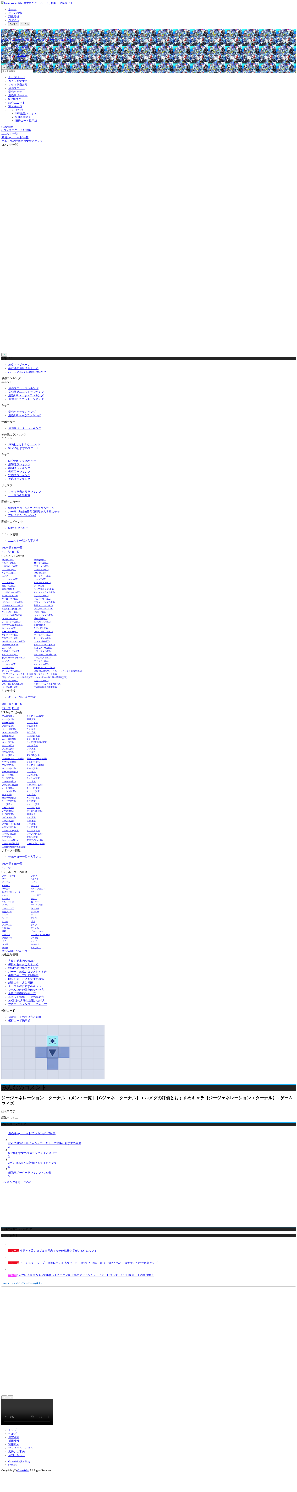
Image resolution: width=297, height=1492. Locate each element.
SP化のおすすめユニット (23, 448)
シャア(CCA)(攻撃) (35, 716)
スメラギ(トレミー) (11, 892)
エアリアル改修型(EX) (12, 625)
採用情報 (13, 1440)
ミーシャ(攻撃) (9, 791)
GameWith (23, 1470)
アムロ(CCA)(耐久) (10, 830)
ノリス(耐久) (8, 811)
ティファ (35, 885)
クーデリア (36, 895)
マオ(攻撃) (31, 817)
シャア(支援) (32, 827)
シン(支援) (31, 749)
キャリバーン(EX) (42, 635)
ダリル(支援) (8, 752)
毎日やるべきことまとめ (23, 964)
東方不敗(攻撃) (33, 755)
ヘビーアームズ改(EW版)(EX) (47, 684)
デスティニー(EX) (10, 638)
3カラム (25, 24)
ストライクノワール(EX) (45, 674)
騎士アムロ (7, 912)
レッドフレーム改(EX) (44, 645)
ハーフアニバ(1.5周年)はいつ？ (27, 371)
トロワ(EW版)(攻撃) (11, 844)
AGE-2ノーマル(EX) (43, 648)
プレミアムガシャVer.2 (22, 515)
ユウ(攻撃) (31, 781)
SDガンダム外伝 (18, 527)
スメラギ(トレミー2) (40, 935)
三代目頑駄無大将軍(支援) (14, 847)
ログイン (13, 20)
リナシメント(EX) (10, 612)
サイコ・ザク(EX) (10, 599)
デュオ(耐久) (8, 745)
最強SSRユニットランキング (25, 395)
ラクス (34, 899)
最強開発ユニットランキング (26, 391)
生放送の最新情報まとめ (23, 368)
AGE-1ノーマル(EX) (11, 651)
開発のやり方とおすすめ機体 (26, 978)
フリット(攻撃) (33, 808)
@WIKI (12, 1464)
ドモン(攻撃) (32, 768)
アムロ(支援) (32, 726)
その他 (19, 109)
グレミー (35, 912)
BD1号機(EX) (40, 625)
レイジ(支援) (32, 745)
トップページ (16, 77)
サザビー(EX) (40, 560)
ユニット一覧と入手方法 (23, 540)
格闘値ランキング (19, 468)
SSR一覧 (17, 547)
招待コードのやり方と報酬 (24, 1016)
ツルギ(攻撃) (32, 723)
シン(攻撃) (7, 794)
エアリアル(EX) (41, 563)
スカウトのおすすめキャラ (24, 986)
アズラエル (7, 925)
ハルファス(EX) (41, 664)
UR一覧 (6, 547)
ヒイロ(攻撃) (8, 814)
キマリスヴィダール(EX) (13, 641)
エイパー (35, 902)
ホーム (12, 9)
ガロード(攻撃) (33, 798)
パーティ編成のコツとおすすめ (27, 971)
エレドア (6, 935)
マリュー (6, 889)
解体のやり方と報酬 (20, 982)
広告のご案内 (16, 1451)
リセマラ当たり (18, 84)
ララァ (5, 915)
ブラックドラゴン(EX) (12, 605)
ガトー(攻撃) (8, 775)
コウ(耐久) (31, 772)
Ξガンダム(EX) (41, 628)
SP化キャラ (15, 106)
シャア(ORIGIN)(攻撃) (37, 742)
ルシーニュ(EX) (9, 573)
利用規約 (13, 1444)
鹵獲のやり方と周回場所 (23, 975)
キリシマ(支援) (9, 827)
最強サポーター (18, 95)
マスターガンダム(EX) (44, 602)
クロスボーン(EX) (10, 566)
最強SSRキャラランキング (24, 415)
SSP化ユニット (17, 99)
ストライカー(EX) (42, 576)
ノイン (5, 905)
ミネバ (5, 921)
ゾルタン (35, 938)
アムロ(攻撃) (8, 749)
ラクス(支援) (8, 778)
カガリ (5, 944)
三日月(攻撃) (32, 775)
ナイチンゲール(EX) (11, 671)
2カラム (14, 24)
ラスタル (6, 928)
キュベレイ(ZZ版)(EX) (12, 609)
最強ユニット (16, 88)
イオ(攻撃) (31, 824)
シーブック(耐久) (10, 772)
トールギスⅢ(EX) (42, 658)
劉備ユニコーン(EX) (43, 605)
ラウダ (5, 948)
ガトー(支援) (8, 742)
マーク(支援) (8, 719)
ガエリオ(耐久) (9, 798)
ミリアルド (36, 948)
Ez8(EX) (5, 576)
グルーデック (37, 931)
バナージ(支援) (9, 768)
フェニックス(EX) (10, 579)
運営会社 (13, 1437)
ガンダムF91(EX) (10, 618)
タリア (34, 925)
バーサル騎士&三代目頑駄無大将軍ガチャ (34, 511)
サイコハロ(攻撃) (34, 811)
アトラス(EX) (8, 668)
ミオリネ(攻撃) (33, 778)
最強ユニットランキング (23, 388)
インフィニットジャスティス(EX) (17, 674)
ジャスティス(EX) (42, 583)
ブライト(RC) (37, 905)
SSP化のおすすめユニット (24, 444)
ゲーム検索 (15, 13)
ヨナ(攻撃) (31, 821)
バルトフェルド (38, 889)
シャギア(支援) (9, 801)
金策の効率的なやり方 (22, 993)
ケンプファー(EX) (10, 635)
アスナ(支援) (8, 726)
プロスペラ (7, 938)
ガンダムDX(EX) (42, 641)
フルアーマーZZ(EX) (43, 609)
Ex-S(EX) (6, 661)
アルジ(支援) (8, 765)
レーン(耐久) (8, 788)
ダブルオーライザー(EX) (13, 658)
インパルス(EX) (41, 596)
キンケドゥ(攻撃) (10, 732)
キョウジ (35, 908)
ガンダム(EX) (8, 560)
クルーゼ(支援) (33, 788)
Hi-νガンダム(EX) (10, 596)
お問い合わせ (16, 1455)
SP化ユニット (16, 102)
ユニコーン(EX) (9, 569)
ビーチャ (6, 882)
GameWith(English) (19, 1461)
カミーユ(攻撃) (9, 739)
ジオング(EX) (40, 612)
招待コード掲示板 (26, 120)
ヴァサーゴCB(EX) (10, 645)
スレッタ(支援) (33, 736)
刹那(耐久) (31, 814)
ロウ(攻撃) (31, 801)
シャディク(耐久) (10, 840)
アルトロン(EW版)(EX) (12, 684)
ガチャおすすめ (18, 80)
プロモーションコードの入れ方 (27, 1004)
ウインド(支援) (9, 817)
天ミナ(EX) (7, 648)
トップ (12, 1430)
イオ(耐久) (31, 752)
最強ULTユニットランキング (26, 399)
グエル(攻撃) (32, 837)
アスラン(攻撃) (33, 830)
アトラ (34, 918)
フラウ (34, 876)
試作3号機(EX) (40, 618)
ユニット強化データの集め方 (26, 996)
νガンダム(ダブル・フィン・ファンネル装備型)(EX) (58, 671)
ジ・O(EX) (39, 586)
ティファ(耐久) (33, 804)
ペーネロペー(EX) (10, 632)
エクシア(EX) (40, 579)
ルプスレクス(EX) (42, 622)
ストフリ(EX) (8, 583)
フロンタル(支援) (10, 785)
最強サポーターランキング (24, 428)
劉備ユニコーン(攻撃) (37, 759)
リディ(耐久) (8, 755)
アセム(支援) (8, 808)
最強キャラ (15, 91)
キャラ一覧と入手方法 (22, 697)
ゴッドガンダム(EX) (43, 615)
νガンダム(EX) (40, 573)
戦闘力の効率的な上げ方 (23, 968)
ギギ (33, 921)
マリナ (34, 892)
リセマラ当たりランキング (24, 491)
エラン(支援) (8, 821)
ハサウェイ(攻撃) (34, 785)
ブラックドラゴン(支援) (13, 759)
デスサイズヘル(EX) (11, 592)
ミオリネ (6, 899)
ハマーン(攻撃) (9, 762)
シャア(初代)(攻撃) (35, 765)
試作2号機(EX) (8, 589)
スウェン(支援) (9, 834)
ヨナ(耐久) (31, 729)
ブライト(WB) (8, 876)
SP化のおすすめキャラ (22, 460)
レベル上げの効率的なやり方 (26, 989)
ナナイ (34, 941)
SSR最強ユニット (26, 113)
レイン (34, 882)
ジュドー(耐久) (33, 762)
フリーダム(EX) (41, 566)
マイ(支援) (31, 794)
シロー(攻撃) (8, 723)
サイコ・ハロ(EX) (10, 654)
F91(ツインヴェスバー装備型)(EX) (17, 677)
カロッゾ (35, 944)
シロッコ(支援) (33, 739)
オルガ (5, 895)
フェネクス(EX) (9, 664)
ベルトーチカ (8, 902)
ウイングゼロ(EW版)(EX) (45, 654)
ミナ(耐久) (7, 804)
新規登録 (13, 16)
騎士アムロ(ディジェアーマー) (16, 951)
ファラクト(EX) (41, 661)
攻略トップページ (19, 364)
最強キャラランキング (22, 411)
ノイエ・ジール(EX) (11, 622)
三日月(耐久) (8, 736)
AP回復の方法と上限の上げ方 (26, 1000)
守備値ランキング (19, 475)
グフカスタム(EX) (42, 651)
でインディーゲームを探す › (22, 1283)
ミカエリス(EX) (41, 681)
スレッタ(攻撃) (33, 791)
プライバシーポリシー (22, 1448)
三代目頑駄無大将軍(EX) (45, 687)
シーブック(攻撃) (34, 834)
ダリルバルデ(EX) (10, 681)
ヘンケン (35, 879)
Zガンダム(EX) (8, 586)
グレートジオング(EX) (44, 668)
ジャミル (35, 928)
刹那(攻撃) (31, 719)
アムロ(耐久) (8, 716)
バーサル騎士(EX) (10, 687)
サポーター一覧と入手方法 (24, 856)
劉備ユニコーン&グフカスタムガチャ (31, 508)
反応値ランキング (19, 478)
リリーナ (6, 885)
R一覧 (15, 551)
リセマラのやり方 (19, 495)
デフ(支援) (7, 837)
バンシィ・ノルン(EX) (12, 602)
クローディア (8, 908)
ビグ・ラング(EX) (42, 638)
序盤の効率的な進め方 (22, 960)
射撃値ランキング (19, 464)
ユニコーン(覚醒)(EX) (12, 615)
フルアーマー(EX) (42, 599)
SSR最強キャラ (24, 117)
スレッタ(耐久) (9, 781)
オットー (35, 915)
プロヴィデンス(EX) (43, 632)
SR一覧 (6, 551)
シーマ (5, 918)
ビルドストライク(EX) (44, 592)
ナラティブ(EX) (41, 569)
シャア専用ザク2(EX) (44, 589)
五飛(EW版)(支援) (35, 840)
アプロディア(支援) (11, 824)
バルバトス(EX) (9, 563)
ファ (4, 879)
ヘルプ (12, 1433)
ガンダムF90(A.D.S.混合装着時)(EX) (50, 677)
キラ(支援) (31, 732)
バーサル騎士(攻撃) (36, 844)
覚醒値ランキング (19, 471)
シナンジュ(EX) (9, 628)
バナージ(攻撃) (9, 729)
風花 (4, 931)
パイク (5, 941)
